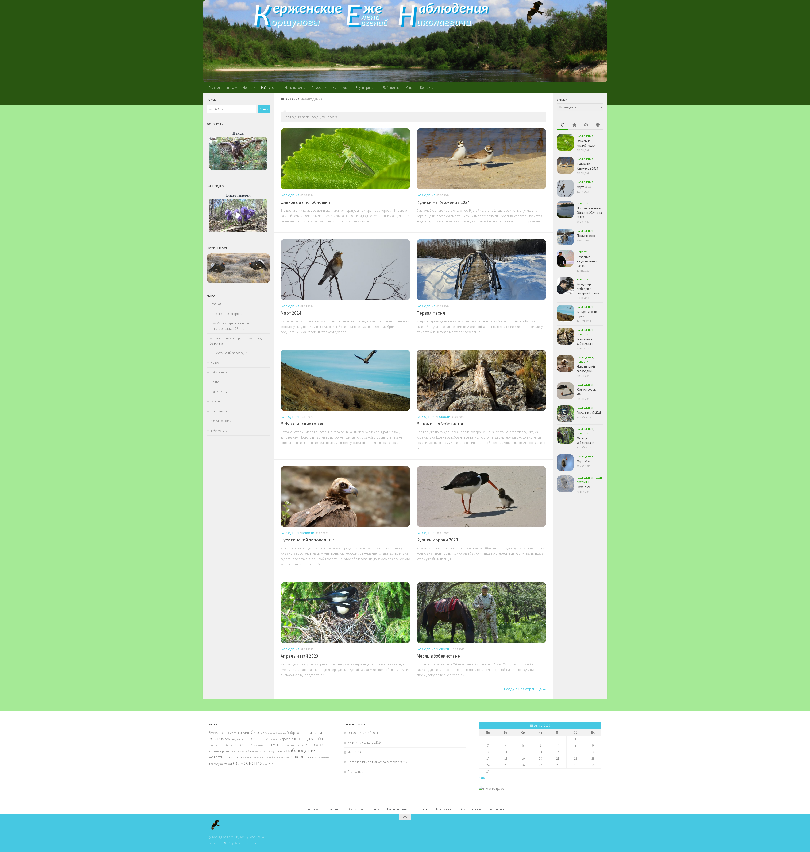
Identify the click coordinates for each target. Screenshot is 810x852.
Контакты (427, 87)
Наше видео (341, 87)
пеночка (238, 757)
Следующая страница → (525, 688)
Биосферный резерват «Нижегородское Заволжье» (239, 340)
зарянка (259, 745)
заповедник (243, 744)
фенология (248, 763)
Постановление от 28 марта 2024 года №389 (590, 212)
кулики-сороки (219, 751)
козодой (294, 745)
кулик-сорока (311, 744)
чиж (271, 764)
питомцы (249, 757)
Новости (249, 87)
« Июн (483, 777)
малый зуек (247, 751)
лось (238, 751)
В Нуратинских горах (302, 424)
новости (216, 757)
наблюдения (301, 750)
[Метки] (597, 125)
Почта (215, 382)
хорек (266, 764)
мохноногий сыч (262, 751)
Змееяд (214, 732)
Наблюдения (270, 87)
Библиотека (391, 87)
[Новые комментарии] (586, 125)
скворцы (299, 757)
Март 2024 (291, 313)
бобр (291, 732)
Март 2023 (583, 461)
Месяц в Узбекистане (438, 656)
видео (225, 739)
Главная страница (221, 87)
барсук (257, 732)
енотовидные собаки (220, 745)
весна (215, 738)
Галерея (317, 87)
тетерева (325, 757)
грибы (266, 739)
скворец (285, 757)
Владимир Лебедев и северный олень (588, 288)
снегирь (314, 757)
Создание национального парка (587, 261)
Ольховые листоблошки (305, 202)
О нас (410, 87)
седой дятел (274, 757)
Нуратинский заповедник (307, 540)
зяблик (285, 745)
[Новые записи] (562, 125)
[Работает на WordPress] (225, 843)
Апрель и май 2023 (299, 656)
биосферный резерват (275, 733)
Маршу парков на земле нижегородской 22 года (231, 326)
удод (228, 763)
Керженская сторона (228, 314)
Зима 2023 (583, 487)
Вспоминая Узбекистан (441, 424)
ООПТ (224, 733)
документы (276, 739)
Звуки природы (366, 87)
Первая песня (431, 313)
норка (228, 757)
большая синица (311, 732)
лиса (232, 751)
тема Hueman (253, 843)
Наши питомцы (295, 87)
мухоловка (278, 751)
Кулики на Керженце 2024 (443, 202)
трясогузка (216, 764)
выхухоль (237, 739)
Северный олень (239, 733)
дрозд (286, 739)
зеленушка (272, 744)
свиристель (260, 757)
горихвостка (252, 738)
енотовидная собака (309, 738)
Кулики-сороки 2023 (437, 540)
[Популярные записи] (574, 125)
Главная (216, 304)
